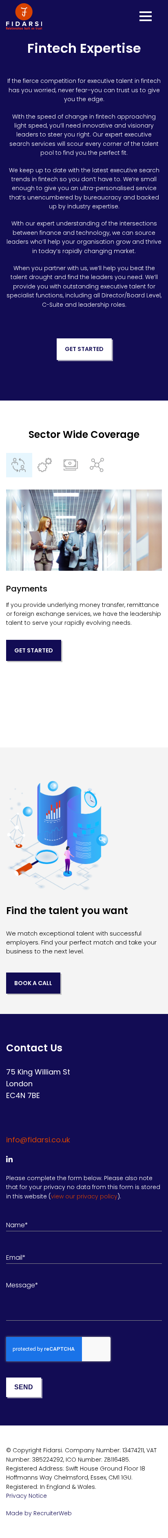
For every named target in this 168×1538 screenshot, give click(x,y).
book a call (33, 983)
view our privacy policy (84, 1196)
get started (84, 349)
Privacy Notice (26, 1496)
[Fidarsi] (24, 16)
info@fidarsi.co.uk (38, 1140)
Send (23, 1387)
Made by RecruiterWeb (39, 1513)
